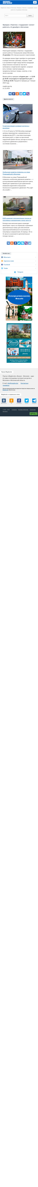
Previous (8, 343)
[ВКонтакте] (10, 93)
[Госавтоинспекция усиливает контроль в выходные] (18, 114)
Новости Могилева (11, 7)
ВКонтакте (7, 257)
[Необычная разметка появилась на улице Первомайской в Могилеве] (18, 160)
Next (30, 343)
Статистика (33, 409)
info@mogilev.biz (12, 383)
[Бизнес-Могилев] (7, 2)
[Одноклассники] (17, 93)
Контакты (5, 411)
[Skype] (22, 243)
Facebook (7, 264)
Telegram (20, 272)
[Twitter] (24, 93)
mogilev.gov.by (7, 86)
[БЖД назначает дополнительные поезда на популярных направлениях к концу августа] (18, 206)
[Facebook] (13, 93)
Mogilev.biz (3, 7)
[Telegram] (20, 93)
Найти (30, 15)
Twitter (6, 268)
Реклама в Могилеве (23, 409)
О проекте (14, 409)
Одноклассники (9, 261)
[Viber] (27, 93)
